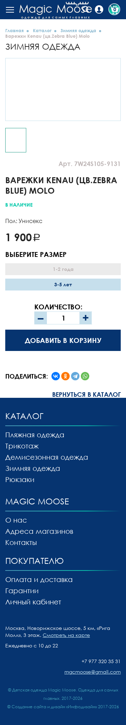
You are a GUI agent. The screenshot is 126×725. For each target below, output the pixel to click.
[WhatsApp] (85, 376)
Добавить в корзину (63, 340)
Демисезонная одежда (46, 457)
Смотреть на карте (66, 635)
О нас (16, 520)
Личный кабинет (33, 601)
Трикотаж (21, 446)
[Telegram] (75, 376)
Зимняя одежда (78, 30)
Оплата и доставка (39, 579)
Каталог (42, 30)
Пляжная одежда (34, 434)
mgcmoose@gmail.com (92, 672)
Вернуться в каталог (86, 394)
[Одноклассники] (65, 376)
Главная (14, 30)
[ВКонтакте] (55, 376)
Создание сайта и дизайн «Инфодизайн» (54, 706)
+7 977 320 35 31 (101, 661)
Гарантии (21, 590)
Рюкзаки (19, 479)
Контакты (21, 542)
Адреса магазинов (39, 531)
